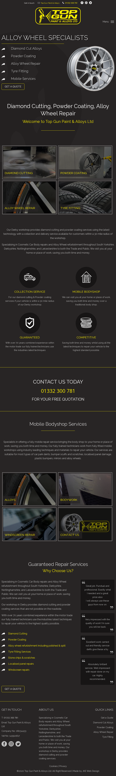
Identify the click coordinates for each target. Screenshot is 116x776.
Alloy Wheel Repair (103, 732)
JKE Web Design (90, 771)
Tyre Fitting (107, 737)
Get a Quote (13, 86)
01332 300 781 (71, 3)
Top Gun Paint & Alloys (50, 3)
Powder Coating (105, 727)
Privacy (63, 766)
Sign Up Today (10, 399)
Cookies (53, 766)
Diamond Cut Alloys (103, 722)
